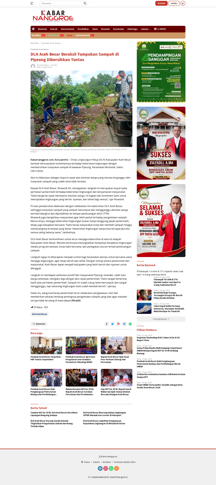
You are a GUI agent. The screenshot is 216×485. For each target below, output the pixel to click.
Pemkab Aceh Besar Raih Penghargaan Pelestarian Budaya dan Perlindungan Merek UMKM (43, 392)
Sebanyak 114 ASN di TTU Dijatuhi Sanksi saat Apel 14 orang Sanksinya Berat (167, 282)
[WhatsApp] (111, 468)
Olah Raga (132, 29)
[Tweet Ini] (112, 324)
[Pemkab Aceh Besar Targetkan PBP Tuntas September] (46, 345)
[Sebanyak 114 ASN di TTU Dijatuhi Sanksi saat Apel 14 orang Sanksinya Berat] (161, 273)
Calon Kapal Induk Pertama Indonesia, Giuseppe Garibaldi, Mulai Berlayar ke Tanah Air (169, 309)
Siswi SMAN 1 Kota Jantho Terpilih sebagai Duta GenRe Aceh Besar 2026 (159, 386)
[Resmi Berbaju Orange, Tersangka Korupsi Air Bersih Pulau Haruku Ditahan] (144, 294)
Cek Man (53, 65)
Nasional (42, 29)
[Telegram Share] (124, 324)
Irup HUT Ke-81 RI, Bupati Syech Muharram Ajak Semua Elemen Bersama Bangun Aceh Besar (116, 392)
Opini (95, 29)
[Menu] (33, 3)
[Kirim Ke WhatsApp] (130, 324)
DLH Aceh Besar (43, 65)
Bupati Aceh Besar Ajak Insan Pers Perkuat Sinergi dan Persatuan (115, 359)
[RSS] (116, 468)
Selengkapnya (160, 319)
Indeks (174, 3)
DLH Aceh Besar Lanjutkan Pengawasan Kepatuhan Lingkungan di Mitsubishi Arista (104, 422)
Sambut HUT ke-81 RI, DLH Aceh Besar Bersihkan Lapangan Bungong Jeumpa (54, 414)
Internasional (67, 29)
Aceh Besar (54, 35)
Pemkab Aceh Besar (40, 49)
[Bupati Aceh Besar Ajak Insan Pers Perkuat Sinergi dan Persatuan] (116, 345)
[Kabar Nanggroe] (53, 16)
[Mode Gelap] (182, 3)
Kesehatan (118, 29)
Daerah (53, 29)
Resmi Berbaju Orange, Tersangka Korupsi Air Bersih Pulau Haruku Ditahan (168, 295)
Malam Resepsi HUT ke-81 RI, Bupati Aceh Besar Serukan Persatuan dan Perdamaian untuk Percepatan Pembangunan (80, 392)
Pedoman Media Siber (125, 462)
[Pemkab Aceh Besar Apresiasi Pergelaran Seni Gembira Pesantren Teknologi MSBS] (81, 345)
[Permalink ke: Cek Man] (33, 66)
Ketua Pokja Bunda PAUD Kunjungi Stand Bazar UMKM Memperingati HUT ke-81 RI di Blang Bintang (159, 351)
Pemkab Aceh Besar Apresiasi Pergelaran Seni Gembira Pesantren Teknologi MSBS (80, 359)
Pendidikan (83, 29)
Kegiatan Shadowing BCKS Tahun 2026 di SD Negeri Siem (158, 339)
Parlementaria (83, 35)
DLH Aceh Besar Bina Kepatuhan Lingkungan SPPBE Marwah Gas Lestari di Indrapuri (104, 414)
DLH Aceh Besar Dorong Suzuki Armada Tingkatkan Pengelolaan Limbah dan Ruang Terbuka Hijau (52, 423)
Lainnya (144, 29)
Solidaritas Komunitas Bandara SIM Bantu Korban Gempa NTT (161, 375)
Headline (36, 35)
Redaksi (161, 3)
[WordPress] (100, 468)
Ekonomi (105, 29)
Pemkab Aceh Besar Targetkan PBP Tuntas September (46, 358)
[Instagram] (105, 468)
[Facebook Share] (106, 324)
